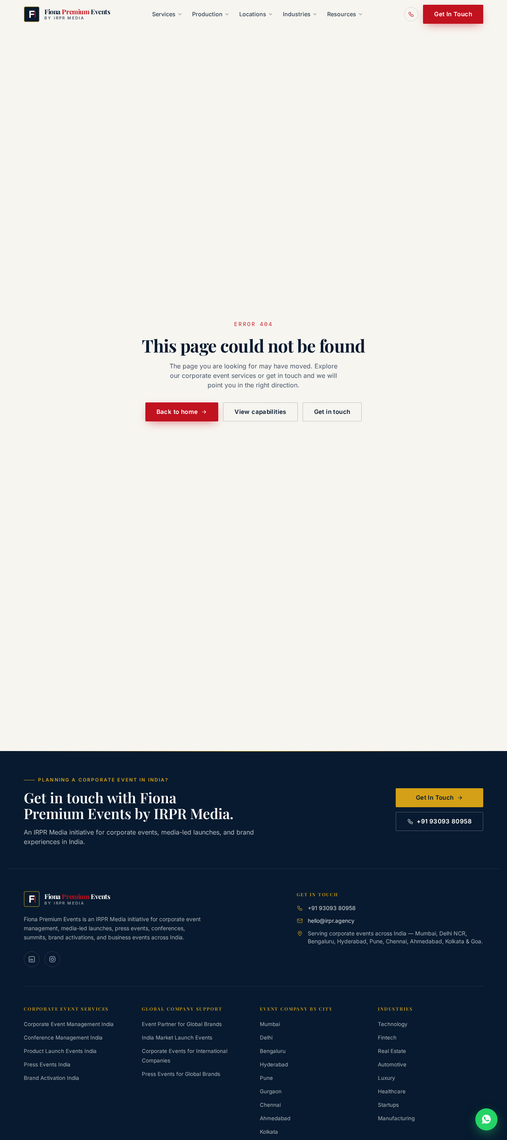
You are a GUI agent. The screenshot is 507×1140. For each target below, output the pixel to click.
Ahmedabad (275, 1118)
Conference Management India (63, 1037)
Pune (266, 1078)
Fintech (387, 1037)
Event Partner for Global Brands (182, 1024)
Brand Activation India (51, 1078)
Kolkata (269, 1132)
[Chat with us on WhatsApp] (486, 1119)
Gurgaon (271, 1091)
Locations (252, 14)
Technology (393, 1024)
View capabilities (260, 411)
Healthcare (392, 1091)
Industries (297, 14)
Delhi (266, 1037)
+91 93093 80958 (444, 821)
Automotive (392, 1064)
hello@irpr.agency (331, 920)
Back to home (177, 411)
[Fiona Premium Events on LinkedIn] (32, 959)
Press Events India (47, 1064)
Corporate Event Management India (69, 1024)
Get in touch (332, 411)
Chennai (270, 1105)
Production (207, 14)
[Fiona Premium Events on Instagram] (52, 959)
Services (163, 14)
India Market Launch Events (177, 1037)
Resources (341, 14)
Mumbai (270, 1024)
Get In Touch (453, 14)
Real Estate (392, 1051)
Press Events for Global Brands (181, 1074)
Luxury (386, 1078)
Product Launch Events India (60, 1051)
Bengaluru (273, 1051)
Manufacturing (396, 1118)
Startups (388, 1105)
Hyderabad (274, 1064)
